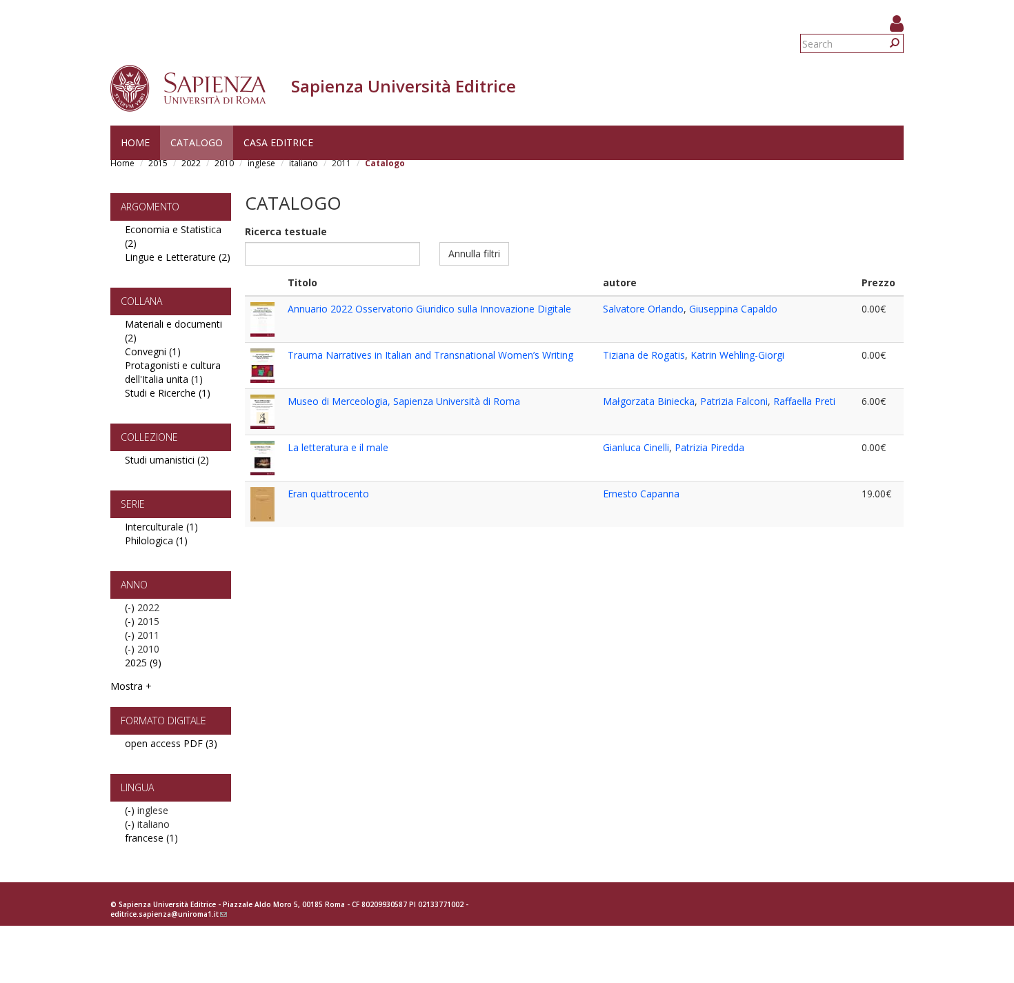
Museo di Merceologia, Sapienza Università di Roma (404, 401)
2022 (191, 163)
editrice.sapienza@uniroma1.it (168, 914)
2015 (158, 163)
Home (135, 142)
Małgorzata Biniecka (649, 401)
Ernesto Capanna (641, 493)
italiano (303, 163)
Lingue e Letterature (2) (177, 257)
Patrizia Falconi (734, 401)
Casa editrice (278, 142)
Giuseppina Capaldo (733, 308)
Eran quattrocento (328, 493)
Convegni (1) (153, 351)
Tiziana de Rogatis (644, 354)
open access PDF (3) (171, 743)
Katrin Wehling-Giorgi (737, 354)
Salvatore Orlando (643, 308)
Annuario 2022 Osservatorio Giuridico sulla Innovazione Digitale (429, 308)
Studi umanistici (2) (167, 459)
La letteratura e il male (338, 447)
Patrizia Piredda (709, 447)
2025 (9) (143, 662)
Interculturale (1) (161, 526)
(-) (131, 607)
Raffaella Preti (804, 401)
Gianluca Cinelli (636, 447)
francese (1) (151, 837)
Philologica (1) (156, 540)
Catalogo (196, 142)
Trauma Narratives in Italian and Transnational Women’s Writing (430, 354)
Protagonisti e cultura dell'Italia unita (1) (173, 372)
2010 (224, 163)
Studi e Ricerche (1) (167, 392)
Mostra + (131, 686)
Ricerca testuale (286, 231)
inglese (261, 163)
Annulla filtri (474, 253)
